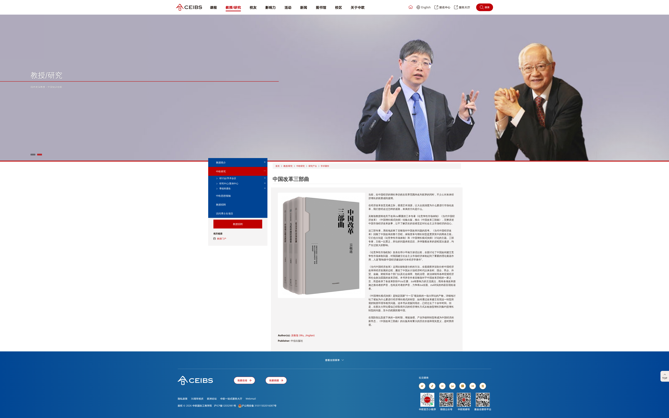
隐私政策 (182, 398)
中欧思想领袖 (223, 195)
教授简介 (221, 162)
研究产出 (313, 166)
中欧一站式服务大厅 (231, 398)
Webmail (251, 398)
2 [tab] (39, 154)
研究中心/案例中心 (228, 183)
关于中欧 (358, 7)
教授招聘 (221, 204)
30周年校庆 (197, 398)
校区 (338, 7)
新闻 (303, 7)
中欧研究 (221, 171)
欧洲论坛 (212, 398)
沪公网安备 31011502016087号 (259, 405)
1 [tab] (32, 154)
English (426, 7)
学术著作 (325, 166)
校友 (253, 7)
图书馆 (321, 7)
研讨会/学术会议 (227, 178)
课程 (213, 7)
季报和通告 (225, 188)
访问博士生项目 (224, 213)
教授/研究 (233, 7)
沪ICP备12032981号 (225, 405)
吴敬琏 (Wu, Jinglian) (303, 335)
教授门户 (221, 238)
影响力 (270, 7)
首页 (277, 166)
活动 (287, 7)
